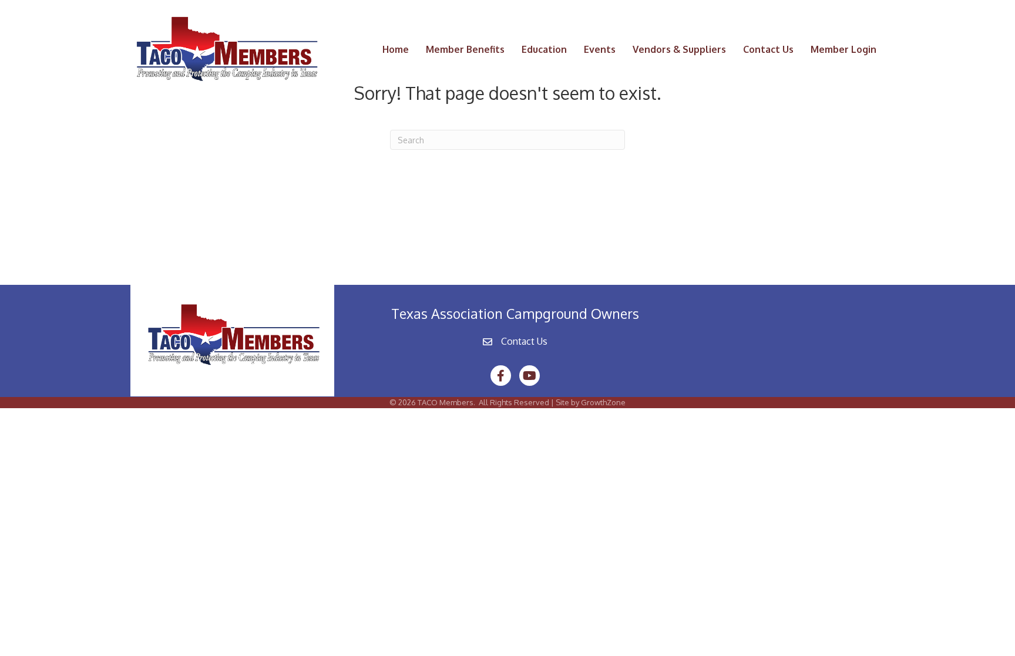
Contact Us (768, 49)
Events (600, 49)
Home (395, 49)
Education (544, 49)
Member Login (843, 49)
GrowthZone (603, 402)
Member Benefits (465, 49)
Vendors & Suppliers (679, 49)
